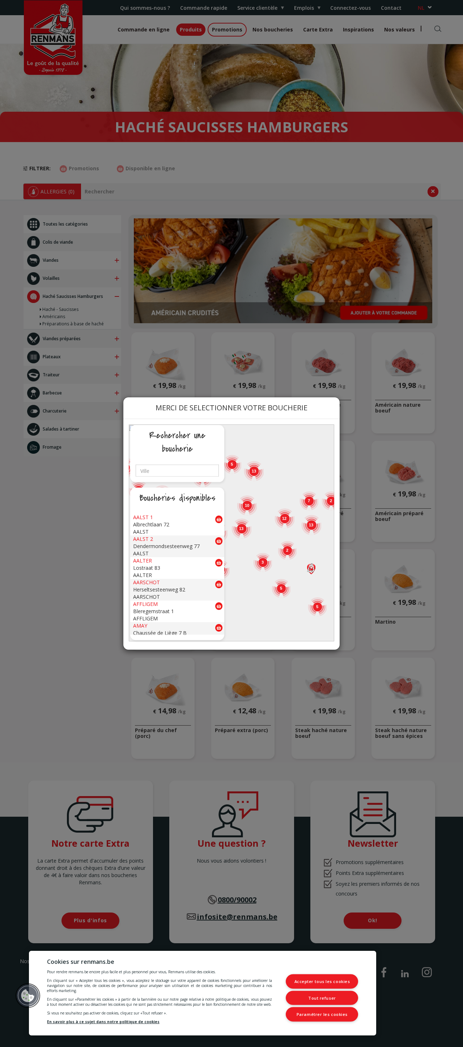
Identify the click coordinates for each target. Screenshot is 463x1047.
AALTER (142, 560)
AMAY (140, 625)
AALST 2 (143, 538)
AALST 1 (143, 517)
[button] (311, 568)
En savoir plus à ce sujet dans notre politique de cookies (103, 1021)
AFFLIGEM (145, 604)
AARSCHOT (146, 582)
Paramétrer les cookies (322, 1014)
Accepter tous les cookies (322, 981)
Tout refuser (322, 997)
